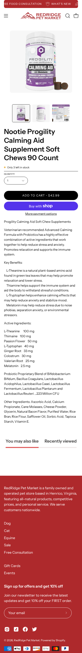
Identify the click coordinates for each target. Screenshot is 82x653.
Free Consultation (18, 552)
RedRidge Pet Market (27, 640)
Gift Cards (12, 566)
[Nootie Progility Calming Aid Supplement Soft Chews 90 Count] (21, 113)
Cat (7, 531)
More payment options (41, 214)
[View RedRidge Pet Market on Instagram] (7, 629)
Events (9, 573)
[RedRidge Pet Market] (41, 15)
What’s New (63, 3)
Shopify (60, 640)
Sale (7, 545)
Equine (9, 538)
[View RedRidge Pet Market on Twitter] (34, 629)
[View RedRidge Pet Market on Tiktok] (16, 629)
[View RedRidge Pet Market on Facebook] (25, 629)
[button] (67, 16)
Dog (7, 523)
